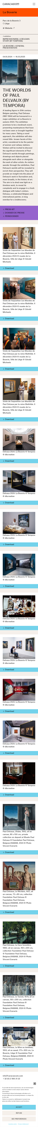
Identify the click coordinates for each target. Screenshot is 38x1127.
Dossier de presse (15, 213)
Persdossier (11, 216)
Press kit (10, 209)
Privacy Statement (23, 1124)
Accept (19, 1107)
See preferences (19, 1119)
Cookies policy (12, 1124)
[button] (35, 1084)
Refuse (19, 1113)
